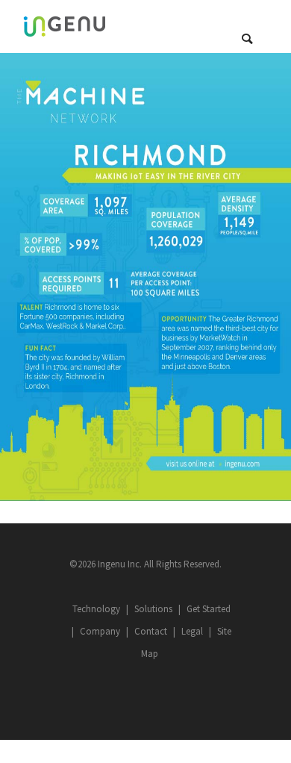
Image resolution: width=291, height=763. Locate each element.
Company (100, 631)
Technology (96, 608)
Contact (150, 631)
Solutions (153, 608)
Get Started (209, 608)
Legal (192, 631)
